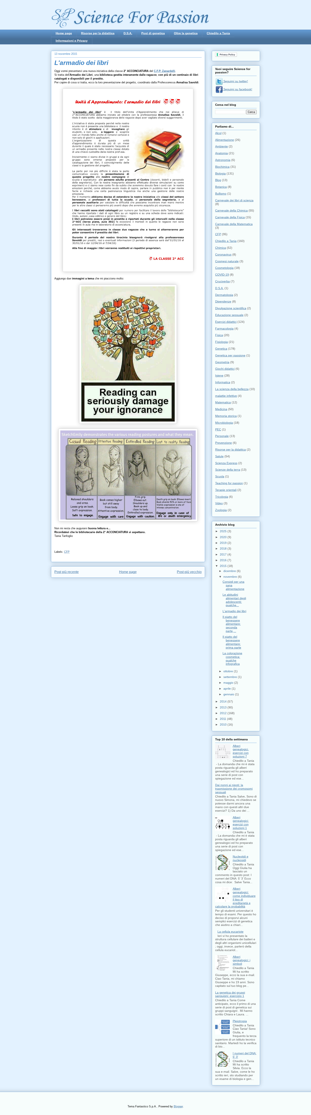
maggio (228, 682)
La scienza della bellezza (232, 389)
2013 (223, 707)
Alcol (218, 133)
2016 (223, 560)
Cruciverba (222, 281)
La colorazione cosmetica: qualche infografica (232, 658)
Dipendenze (223, 301)
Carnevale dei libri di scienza (234, 200)
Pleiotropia (240, 1021)
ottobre (228, 671)
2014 (223, 701)
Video (219, 503)
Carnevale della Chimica (231, 210)
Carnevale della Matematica (234, 224)
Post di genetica (153, 33)
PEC (218, 429)
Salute (219, 456)
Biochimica (222, 166)
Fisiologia (221, 342)
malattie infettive (226, 395)
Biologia (220, 173)
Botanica (221, 186)
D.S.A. (128, 33)
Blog (218, 180)
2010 (223, 724)
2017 (223, 554)
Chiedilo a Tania (218, 33)
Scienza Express (226, 463)
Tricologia (221, 496)
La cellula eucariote (230, 931)
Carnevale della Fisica (230, 217)
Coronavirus (223, 254)
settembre (230, 677)
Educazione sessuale (229, 315)
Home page (64, 33)
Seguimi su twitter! (235, 81)
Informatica (222, 382)
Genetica (221, 348)
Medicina (221, 409)
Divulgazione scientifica (230, 308)
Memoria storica (226, 416)
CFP (67, 551)
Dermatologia (224, 295)
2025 (223, 531)
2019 (223, 542)
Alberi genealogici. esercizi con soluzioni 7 (241, 751)
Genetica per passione (230, 355)
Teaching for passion (229, 483)
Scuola (219, 476)
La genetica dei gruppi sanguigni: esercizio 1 (230, 994)
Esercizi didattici (226, 321)
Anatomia (221, 153)
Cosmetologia (224, 267)
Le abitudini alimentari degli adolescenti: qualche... (234, 600)
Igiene (219, 375)
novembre (230, 576)
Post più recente (66, 572)
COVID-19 (222, 274)
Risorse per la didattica (97, 33)
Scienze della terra (227, 469)
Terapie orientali (226, 490)
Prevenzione (223, 442)
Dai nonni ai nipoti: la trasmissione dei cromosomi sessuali (234, 788)
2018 (223, 548)
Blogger (178, 1106)
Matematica (223, 402)
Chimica (220, 247)
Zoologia (221, 510)
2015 (223, 566)
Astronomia (222, 160)
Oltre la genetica (186, 33)
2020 (223, 537)
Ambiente (221, 146)
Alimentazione (224, 140)
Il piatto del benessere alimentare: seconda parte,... (232, 624)
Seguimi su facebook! (237, 89)
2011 (223, 718)
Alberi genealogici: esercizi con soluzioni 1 (241, 823)
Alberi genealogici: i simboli (241, 960)
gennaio (229, 694)
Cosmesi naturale (227, 261)
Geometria (222, 362)
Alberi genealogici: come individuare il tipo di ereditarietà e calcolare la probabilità (235, 897)
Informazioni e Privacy (72, 40)
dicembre (230, 571)
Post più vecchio (189, 572)
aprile (227, 688)
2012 (223, 713)
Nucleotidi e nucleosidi (240, 858)
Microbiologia (224, 422)
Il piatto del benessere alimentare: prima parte (232, 642)
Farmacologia (224, 328)
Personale (222, 436)
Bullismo (220, 193)
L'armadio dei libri (234, 611)
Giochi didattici (225, 368)
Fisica (219, 335)
